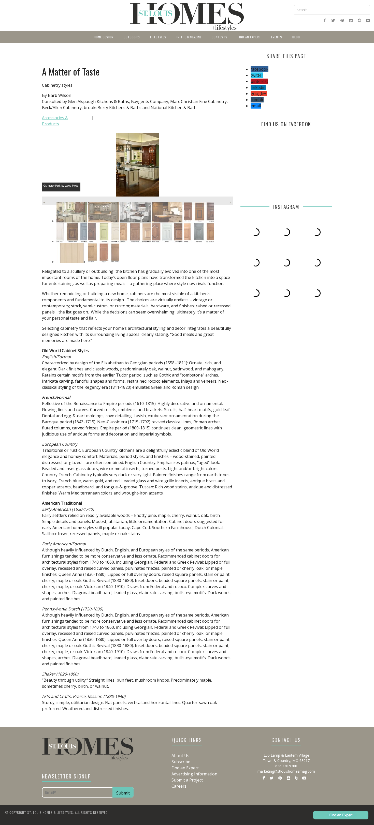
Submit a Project (187, 780)
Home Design (103, 37)
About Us (180, 755)
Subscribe (180, 761)
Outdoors (132, 37)
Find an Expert (249, 37)
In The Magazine (189, 37)
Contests (219, 37)
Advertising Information (194, 774)
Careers (178, 786)
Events (276, 37)
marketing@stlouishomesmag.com (286, 771)
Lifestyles (158, 37)
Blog (296, 37)
